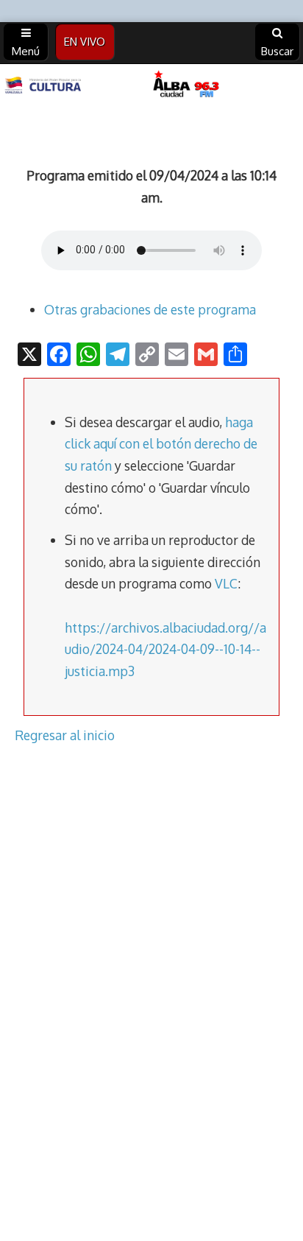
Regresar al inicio (65, 735)
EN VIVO (84, 42)
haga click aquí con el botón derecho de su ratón (161, 444)
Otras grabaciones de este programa (150, 309)
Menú (26, 51)
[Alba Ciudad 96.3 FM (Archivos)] (151, 85)
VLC (226, 583)
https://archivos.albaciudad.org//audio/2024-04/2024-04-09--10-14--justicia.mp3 (165, 649)
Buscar (277, 51)
